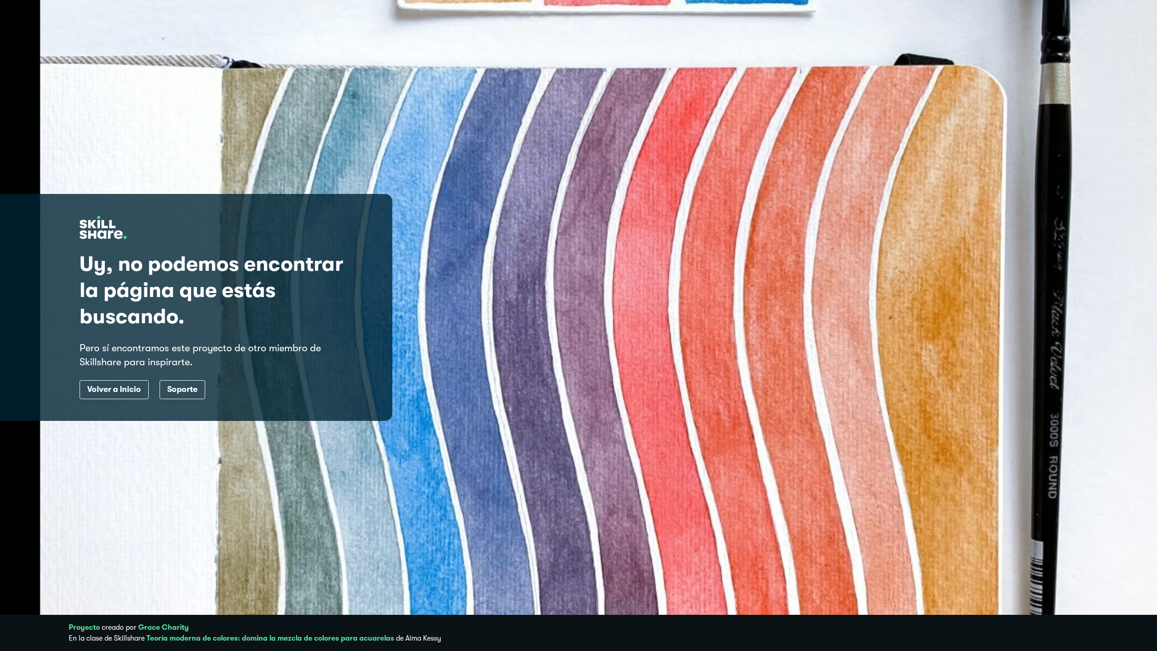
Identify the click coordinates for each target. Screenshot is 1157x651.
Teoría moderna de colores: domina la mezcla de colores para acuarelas (270, 638)
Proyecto (84, 627)
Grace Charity (163, 627)
